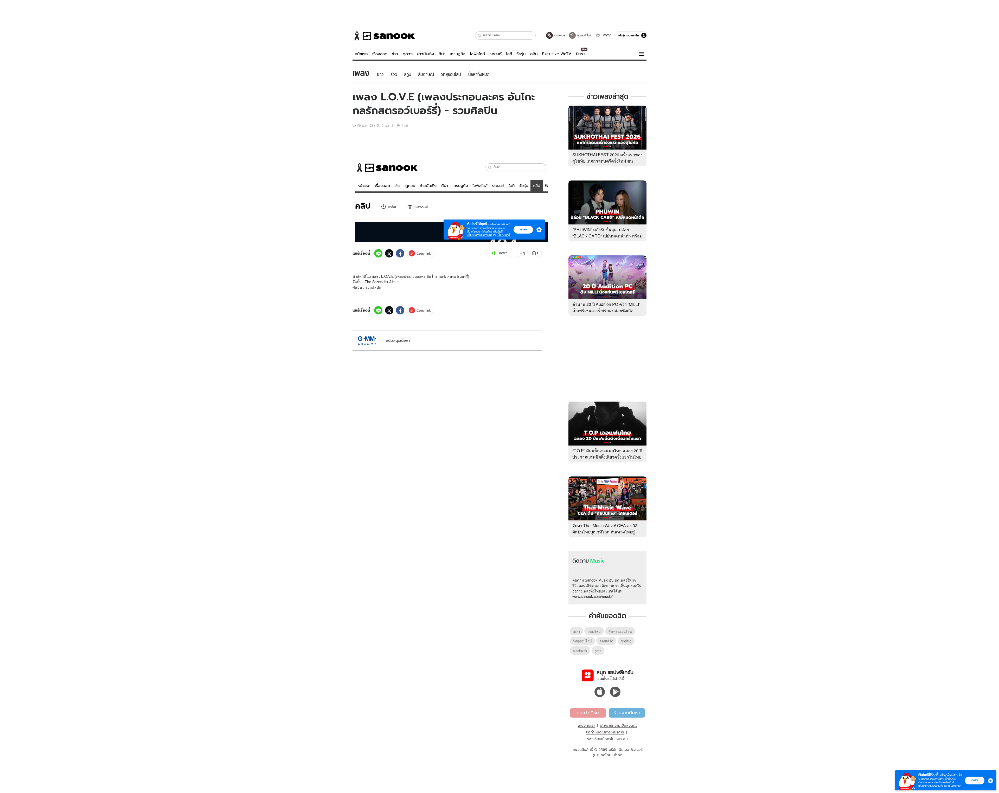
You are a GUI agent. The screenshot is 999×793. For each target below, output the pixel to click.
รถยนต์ (496, 54)
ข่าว (395, 54)
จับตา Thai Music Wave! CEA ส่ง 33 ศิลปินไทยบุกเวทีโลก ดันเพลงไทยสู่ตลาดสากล (604, 532)
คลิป (534, 54)
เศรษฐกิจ (457, 54)
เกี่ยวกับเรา (586, 725)
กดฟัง (503, 253)
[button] (479, 35)
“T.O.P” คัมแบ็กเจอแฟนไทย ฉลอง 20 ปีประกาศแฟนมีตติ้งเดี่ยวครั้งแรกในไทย (607, 454)
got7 (598, 650)
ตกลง (974, 780)
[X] (389, 253)
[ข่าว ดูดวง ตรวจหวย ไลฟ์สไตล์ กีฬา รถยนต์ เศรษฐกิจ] (384, 36)
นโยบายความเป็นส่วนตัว (618, 725)
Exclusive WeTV (556, 54)
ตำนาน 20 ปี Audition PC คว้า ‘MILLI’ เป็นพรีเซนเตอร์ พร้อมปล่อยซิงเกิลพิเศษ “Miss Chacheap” (606, 310)
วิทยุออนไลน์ (582, 641)
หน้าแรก (361, 54)
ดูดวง (408, 54)
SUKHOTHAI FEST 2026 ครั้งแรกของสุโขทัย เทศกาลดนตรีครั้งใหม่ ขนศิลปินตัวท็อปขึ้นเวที (607, 161)
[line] (378, 253)
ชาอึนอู (626, 641)
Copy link (424, 253)
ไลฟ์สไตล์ (477, 54)
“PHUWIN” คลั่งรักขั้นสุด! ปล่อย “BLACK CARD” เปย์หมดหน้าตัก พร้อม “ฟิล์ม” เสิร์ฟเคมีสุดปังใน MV (607, 236)
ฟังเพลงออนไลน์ (620, 631)
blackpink (580, 650)
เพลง (576, 631)
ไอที (509, 54)
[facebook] (400, 253)
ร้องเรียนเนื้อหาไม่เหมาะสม (607, 739)
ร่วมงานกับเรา (627, 713)
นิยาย (580, 54)
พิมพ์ (404, 125)
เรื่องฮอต (379, 54)
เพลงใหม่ (594, 631)
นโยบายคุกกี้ (954, 785)
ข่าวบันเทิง (425, 54)
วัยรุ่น (521, 54)
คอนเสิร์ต (606, 641)
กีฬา (442, 54)
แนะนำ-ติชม (588, 713)
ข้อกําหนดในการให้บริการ (605, 732)
